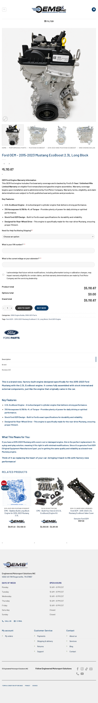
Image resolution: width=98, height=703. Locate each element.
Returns (40, 646)
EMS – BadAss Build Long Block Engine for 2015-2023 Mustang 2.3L (16, 513)
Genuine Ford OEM (81, 519)
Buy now (41, 308)
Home (4, 148)
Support (40, 651)
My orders (9, 636)
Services (73, 641)
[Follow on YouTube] (82, 674)
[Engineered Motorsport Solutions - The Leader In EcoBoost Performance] (49, 9)
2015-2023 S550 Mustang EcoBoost (62, 148)
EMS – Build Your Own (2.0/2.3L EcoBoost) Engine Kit (48, 512)
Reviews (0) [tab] (6, 370)
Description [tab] (6, 359)
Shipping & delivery (45, 641)
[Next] (91, 75)
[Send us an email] (90, 669)
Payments (41, 636)
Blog (71, 646)
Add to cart (24, 308)
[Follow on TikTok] (86, 669)
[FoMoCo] (11, 334)
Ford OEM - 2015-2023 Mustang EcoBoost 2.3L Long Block (27, 319)
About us (73, 636)
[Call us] (77, 674)
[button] (4, 10)
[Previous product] (9, 164)
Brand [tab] (4, 365)
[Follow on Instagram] (82, 669)
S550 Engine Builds (87, 148)
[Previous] (7, 75)
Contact (73, 651)
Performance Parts (17, 148)
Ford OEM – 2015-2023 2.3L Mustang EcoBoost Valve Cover (81, 512)
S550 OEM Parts (31, 315)
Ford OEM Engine (55, 319)
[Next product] (4, 164)
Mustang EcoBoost (37, 148)
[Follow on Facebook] (77, 669)
